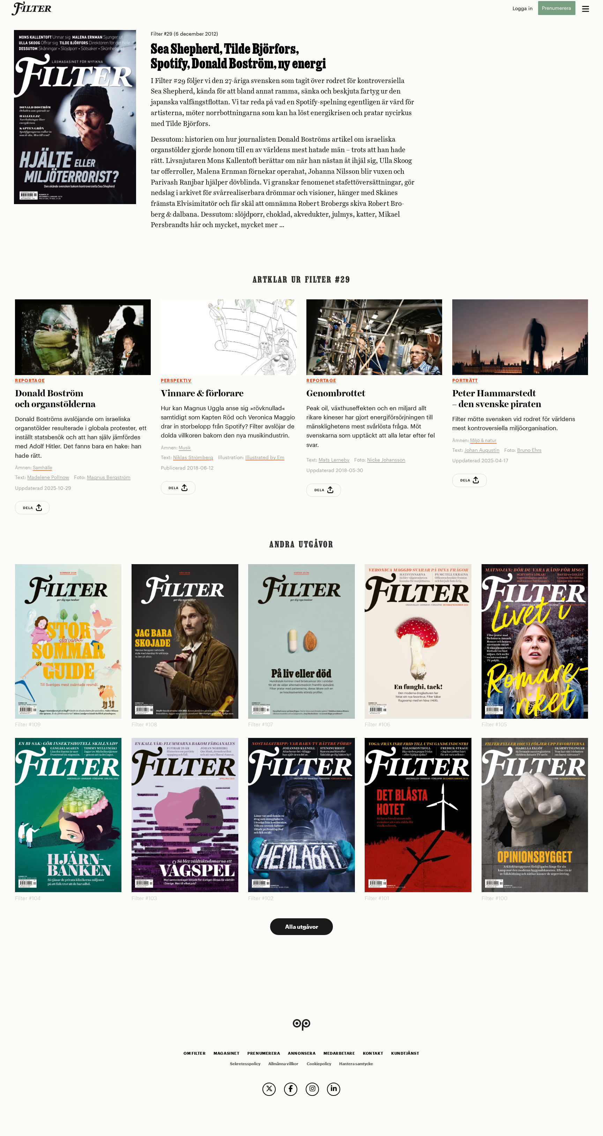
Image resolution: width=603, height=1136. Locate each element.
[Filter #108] (185, 641)
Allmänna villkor (283, 1064)
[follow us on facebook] (290, 1089)
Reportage (30, 380)
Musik (185, 447)
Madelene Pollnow (48, 477)
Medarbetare (339, 1053)
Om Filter (195, 1053)
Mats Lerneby (334, 460)
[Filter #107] (301, 641)
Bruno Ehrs (529, 450)
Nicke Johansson (386, 460)
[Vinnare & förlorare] (229, 337)
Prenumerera (556, 8)
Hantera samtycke (356, 1064)
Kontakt (373, 1053)
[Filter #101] (418, 815)
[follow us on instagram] (312, 1089)
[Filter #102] (301, 815)
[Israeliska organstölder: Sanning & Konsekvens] (83, 337)
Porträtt (465, 380)
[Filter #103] (185, 815)
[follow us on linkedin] (333, 1089)
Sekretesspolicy (245, 1064)
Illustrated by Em (264, 457)
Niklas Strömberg (193, 457)
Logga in (523, 8)
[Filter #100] (535, 815)
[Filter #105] (535, 641)
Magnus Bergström (109, 477)
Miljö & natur (483, 440)
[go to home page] (32, 8)
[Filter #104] (68, 815)
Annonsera (301, 1053)
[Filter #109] (68, 641)
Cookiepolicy (319, 1064)
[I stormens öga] (520, 337)
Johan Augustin (481, 450)
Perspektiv (176, 380)
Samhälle (42, 467)
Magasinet (226, 1053)
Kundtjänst (405, 1053)
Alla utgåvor (301, 926)
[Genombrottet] (374, 337)
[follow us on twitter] (269, 1089)
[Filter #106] (418, 641)
